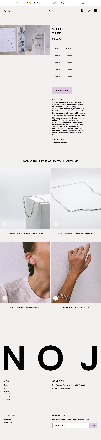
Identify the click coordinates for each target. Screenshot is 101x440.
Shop (6, 385)
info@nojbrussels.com (61, 388)
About (6, 388)
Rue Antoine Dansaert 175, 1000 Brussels (68, 385)
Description (57, 99)
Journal (7, 397)
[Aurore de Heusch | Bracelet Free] (76, 272)
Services (7, 394)
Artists (6, 391)
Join (93, 425)
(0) (89, 10)
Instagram (8, 423)
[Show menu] (95, 10)
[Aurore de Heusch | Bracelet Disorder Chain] (25, 198)
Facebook (7, 420)
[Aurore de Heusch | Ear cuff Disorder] (25, 272)
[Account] (82, 10)
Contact (7, 400)
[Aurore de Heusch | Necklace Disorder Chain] (76, 198)
